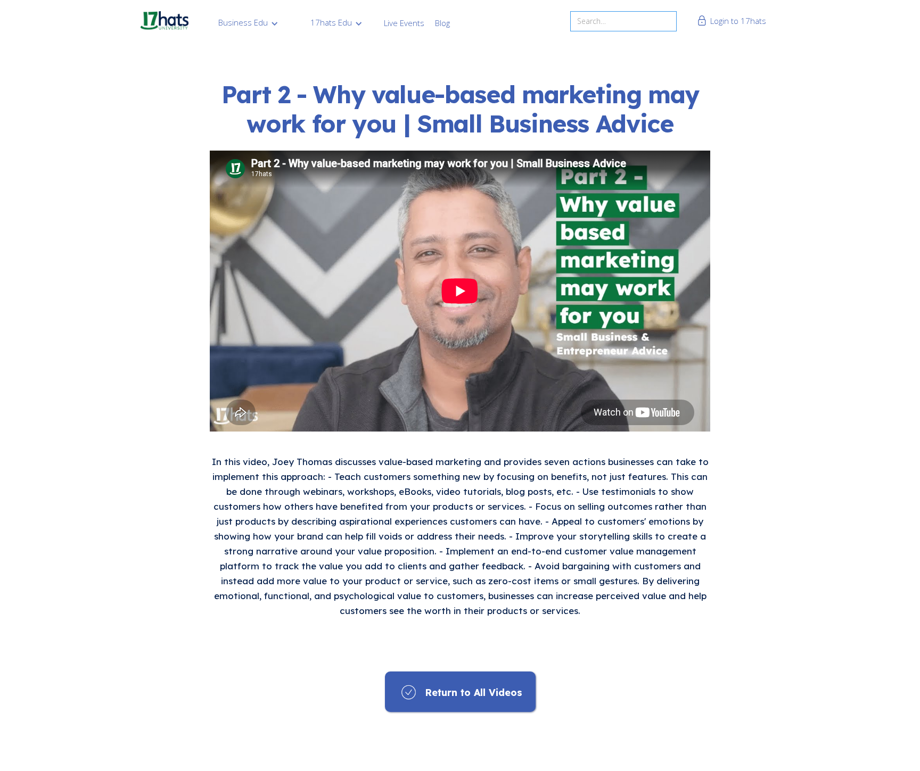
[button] (248, 22)
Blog (442, 23)
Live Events (404, 23)
